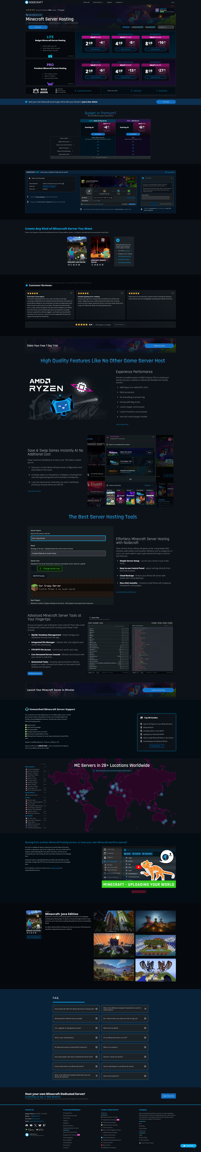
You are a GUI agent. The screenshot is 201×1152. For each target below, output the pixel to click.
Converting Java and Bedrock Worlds (155, 741)
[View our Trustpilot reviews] (30, 10)
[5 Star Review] (32, 293)
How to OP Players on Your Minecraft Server (157, 724)
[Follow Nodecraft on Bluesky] (39, 1125)
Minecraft (86, 2)
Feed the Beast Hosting (124, 262)
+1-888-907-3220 (35, 1116)
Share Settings (40, 197)
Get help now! (36, 1119)
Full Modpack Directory (124, 256)
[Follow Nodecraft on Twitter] (35, 1125)
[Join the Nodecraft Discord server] (26, 1125)
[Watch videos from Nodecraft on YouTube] (31, 1125)
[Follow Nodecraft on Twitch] (44, 1125)
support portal (54, 868)
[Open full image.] (114, 921)
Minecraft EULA (148, 727)
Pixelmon (127, 251)
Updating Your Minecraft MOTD (153, 734)
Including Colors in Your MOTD (153, 731)
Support (109, 2)
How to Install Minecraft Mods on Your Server (158, 738)
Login (172, 2)
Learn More (171, 172)
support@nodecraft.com (36, 1121)
